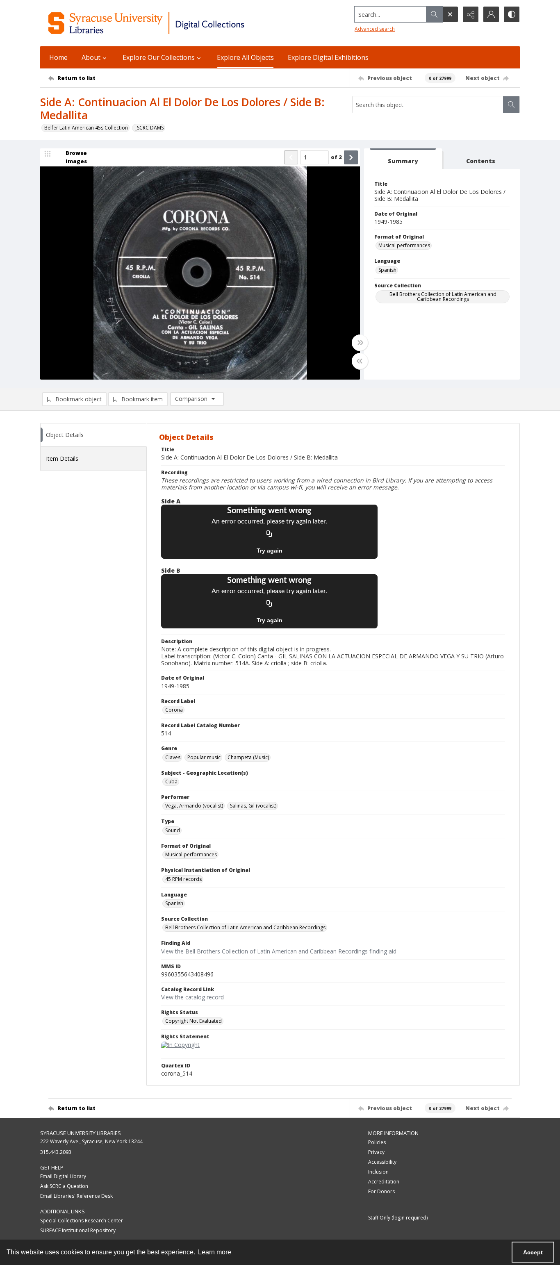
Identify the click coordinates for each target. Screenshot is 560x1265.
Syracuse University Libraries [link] (80, 1133)
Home (58, 57)
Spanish (387, 269)
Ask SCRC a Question (64, 1186)
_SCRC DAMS (149, 127)
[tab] (403, 158)
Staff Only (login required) (398, 1217)
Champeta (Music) (248, 757)
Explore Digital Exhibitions (328, 57)
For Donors (381, 1191)
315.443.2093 (55, 1152)
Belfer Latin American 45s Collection (86, 127)
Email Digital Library (63, 1176)
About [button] (91, 57)
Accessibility (382, 1161)
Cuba (171, 781)
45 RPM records (183, 879)
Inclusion (378, 1171)
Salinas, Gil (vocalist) (253, 805)
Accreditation (383, 1181)
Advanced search (375, 28)
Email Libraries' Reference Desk (76, 1195)
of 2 (336, 157)
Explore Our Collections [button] (159, 57)
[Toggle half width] (360, 361)
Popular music (204, 757)
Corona (174, 709)
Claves (172, 757)
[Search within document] (511, 104)
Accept (533, 1252)
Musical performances (404, 245)
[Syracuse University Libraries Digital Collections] (170, 23)
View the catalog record (192, 997)
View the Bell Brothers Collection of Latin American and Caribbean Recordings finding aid (278, 951)
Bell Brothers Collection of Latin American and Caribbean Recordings (442, 297)
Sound (172, 830)
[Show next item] (351, 157)
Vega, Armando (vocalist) (194, 805)
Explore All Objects (245, 57)
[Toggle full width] (360, 342)
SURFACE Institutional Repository (78, 1230)
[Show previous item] (291, 157)
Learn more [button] (214, 1252)
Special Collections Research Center (81, 1220)
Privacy (376, 1152)
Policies (377, 1142)
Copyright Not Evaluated (193, 1020)
